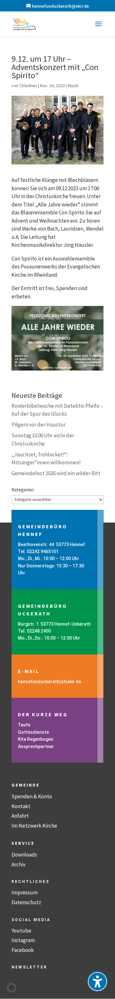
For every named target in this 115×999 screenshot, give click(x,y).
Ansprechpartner (36, 746)
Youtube (21, 930)
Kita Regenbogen (35, 739)
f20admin (28, 85)
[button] (98, 28)
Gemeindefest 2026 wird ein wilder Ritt (56, 473)
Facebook (23, 950)
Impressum (25, 892)
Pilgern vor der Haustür (38, 424)
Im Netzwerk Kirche (34, 825)
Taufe (24, 724)
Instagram (23, 940)
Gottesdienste (33, 732)
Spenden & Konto (32, 796)
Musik (73, 85)
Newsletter (29, 967)
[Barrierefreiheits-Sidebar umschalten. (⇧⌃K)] (97, 981)
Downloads (24, 854)
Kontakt (21, 806)
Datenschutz (26, 902)
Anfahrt (20, 815)
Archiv (19, 864)
